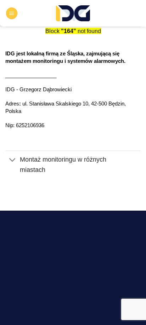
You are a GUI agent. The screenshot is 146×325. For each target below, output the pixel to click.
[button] (11, 13)
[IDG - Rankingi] (73, 13)
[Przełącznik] (12, 160)
